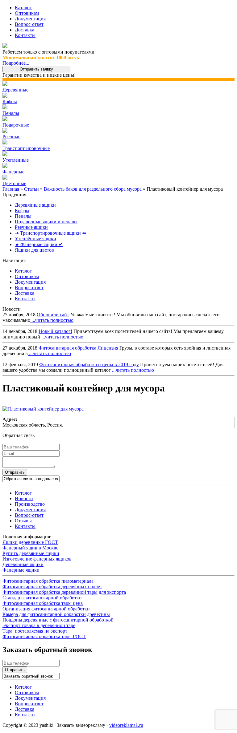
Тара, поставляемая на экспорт (34, 631)
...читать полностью (51, 320)
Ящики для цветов (34, 250)
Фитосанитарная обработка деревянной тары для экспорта (64, 592)
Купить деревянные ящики (30, 553)
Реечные (11, 136)
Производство (30, 504)
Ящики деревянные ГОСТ (30, 542)
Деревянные (15, 89)
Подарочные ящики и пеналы (46, 221)
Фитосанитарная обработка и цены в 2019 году (89, 364)
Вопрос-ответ (29, 24)
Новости (24, 498)
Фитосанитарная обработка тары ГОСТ (44, 636)
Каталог (23, 7)
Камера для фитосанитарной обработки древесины (56, 614)
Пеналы (10, 113)
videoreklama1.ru (126, 725)
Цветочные (14, 183)
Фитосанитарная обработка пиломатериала (48, 581)
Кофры (9, 101)
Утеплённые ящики (35, 238)
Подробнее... (15, 63)
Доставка (24, 29)
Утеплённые (15, 160)
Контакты (25, 35)
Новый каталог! (55, 331)
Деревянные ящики (35, 205)
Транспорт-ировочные (26, 148)
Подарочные (15, 125)
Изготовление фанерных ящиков (37, 558)
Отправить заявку (36, 69)
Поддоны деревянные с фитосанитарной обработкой (58, 619)
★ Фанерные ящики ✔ (39, 244)
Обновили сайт (53, 314)
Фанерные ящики (21, 570)
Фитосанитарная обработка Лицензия (78, 347)
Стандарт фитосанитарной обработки (42, 597)
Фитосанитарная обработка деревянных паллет (52, 586)
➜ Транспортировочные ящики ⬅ (50, 233)
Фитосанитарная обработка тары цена (42, 603)
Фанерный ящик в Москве (30, 547)
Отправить (15, 472)
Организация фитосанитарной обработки (46, 608)
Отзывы (23, 520)
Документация (30, 18)
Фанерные (13, 171)
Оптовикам (27, 13)
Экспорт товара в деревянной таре (38, 625)
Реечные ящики (31, 227)
